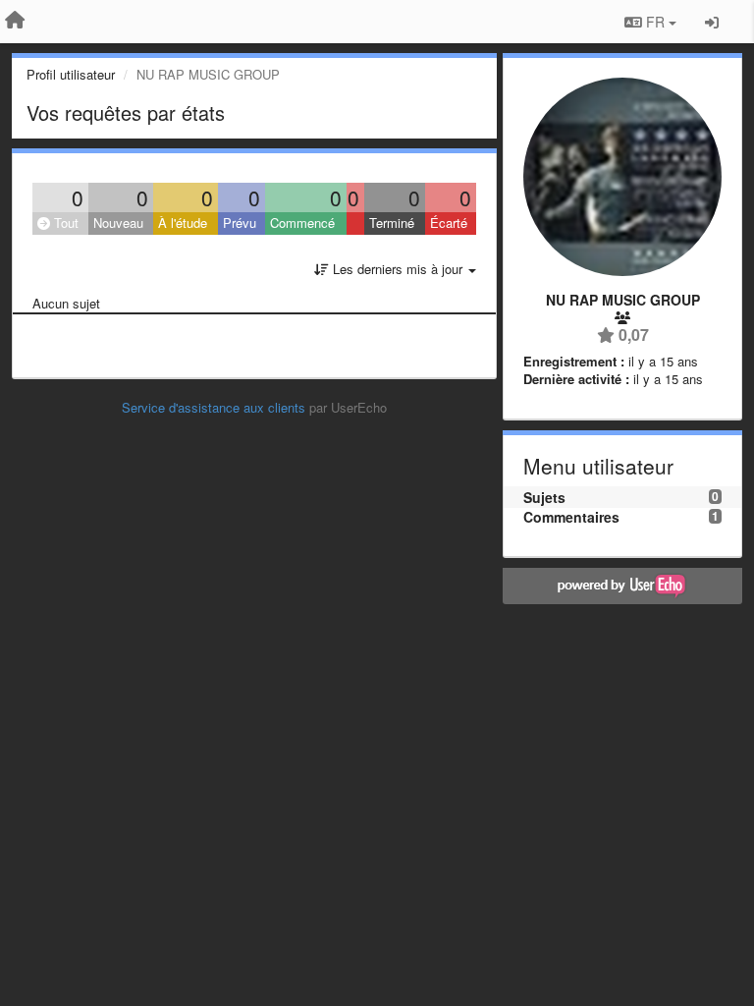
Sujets (544, 497)
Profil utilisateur (71, 74)
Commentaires (571, 517)
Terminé (391, 222)
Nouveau (118, 222)
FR (655, 21)
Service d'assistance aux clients (213, 407)
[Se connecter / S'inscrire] (711, 21)
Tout (64, 222)
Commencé (302, 222)
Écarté (448, 222)
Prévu (239, 222)
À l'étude (182, 222)
